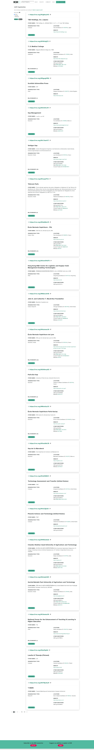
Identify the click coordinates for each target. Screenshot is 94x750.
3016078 (69, 419)
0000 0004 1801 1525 (61, 64)
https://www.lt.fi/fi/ (57, 667)
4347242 (67, 489)
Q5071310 (60, 567)
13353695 (65, 27)
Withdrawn (17, 16)
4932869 (68, 521)
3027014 (71, 382)
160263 (69, 695)
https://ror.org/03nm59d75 (40, 261)
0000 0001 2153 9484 (61, 165)
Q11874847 (60, 673)
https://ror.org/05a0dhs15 (39, 222)
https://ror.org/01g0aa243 (39, 15)
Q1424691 (60, 320)
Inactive (16, 15)
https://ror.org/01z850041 (39, 476)
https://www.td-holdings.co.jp (60, 32)
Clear (21, 19)
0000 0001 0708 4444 (61, 601)
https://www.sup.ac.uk (58, 95)
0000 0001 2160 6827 (61, 316)
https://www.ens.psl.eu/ (58, 239)
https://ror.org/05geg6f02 (39, 78)
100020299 (65, 208)
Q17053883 (60, 66)
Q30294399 (60, 131)
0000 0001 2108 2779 (61, 206)
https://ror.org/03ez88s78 (39, 443)
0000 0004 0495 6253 (61, 499)
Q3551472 (60, 394)
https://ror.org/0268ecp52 (39, 369)
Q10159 (59, 357)
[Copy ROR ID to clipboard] (50, 14)
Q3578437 (60, 466)
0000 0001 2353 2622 (61, 245)
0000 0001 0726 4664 (61, 566)
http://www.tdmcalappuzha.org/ (60, 58)
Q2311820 (60, 210)
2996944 (65, 155)
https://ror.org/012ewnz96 (39, 614)
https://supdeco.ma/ (58, 460)
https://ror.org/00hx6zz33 (39, 406)
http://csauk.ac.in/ (57, 560)
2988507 (65, 235)
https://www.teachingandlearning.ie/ (61, 633)
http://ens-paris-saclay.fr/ (59, 423)
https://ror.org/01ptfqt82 (39, 650)
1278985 (67, 54)
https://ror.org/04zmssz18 (39, 329)
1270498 (67, 591)
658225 (66, 663)
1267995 (66, 555)
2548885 (64, 120)
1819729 (68, 275)
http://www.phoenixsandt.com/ (60, 526)
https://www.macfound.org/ (59, 311)
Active (16, 14)
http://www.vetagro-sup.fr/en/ (60, 159)
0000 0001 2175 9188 (61, 354)
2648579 (67, 91)
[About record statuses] (19, 12)
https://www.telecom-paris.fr (59, 201)
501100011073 (65, 166)
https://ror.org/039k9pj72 (39, 41)
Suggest (60, 745)
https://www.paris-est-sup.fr (59, 388)
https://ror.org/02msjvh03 (39, 577)
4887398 (66, 306)
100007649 (65, 247)
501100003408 (65, 603)
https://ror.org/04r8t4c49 (39, 108)
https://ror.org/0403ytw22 (39, 540)
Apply (17, 19)
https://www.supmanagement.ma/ (60, 125)
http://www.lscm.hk (57, 280)
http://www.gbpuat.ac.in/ (58, 596)
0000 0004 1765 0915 (61, 429)
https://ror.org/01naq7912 (39, 179)
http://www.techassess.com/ (59, 493)
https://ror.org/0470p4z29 (39, 683)
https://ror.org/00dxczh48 (39, 294)
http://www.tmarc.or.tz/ (58, 700)
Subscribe (33, 745)
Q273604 (60, 431)
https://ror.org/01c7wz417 (39, 140)
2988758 (67, 196)
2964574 (66, 629)
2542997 (67, 456)
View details (31, 71)
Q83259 (59, 248)
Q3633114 (60, 605)
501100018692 (65, 355)
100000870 (65, 318)
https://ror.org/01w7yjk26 (39, 509)
